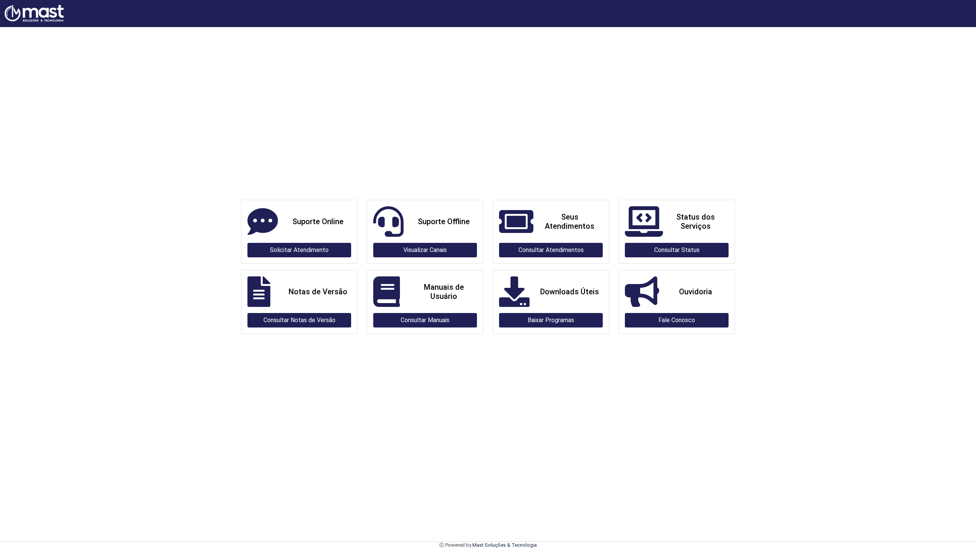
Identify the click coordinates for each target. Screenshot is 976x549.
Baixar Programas (551, 320)
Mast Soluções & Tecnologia (504, 545)
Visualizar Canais (425, 250)
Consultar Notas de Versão (299, 320)
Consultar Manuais (425, 320)
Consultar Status (677, 250)
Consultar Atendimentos (551, 250)
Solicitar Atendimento (299, 250)
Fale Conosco (676, 320)
